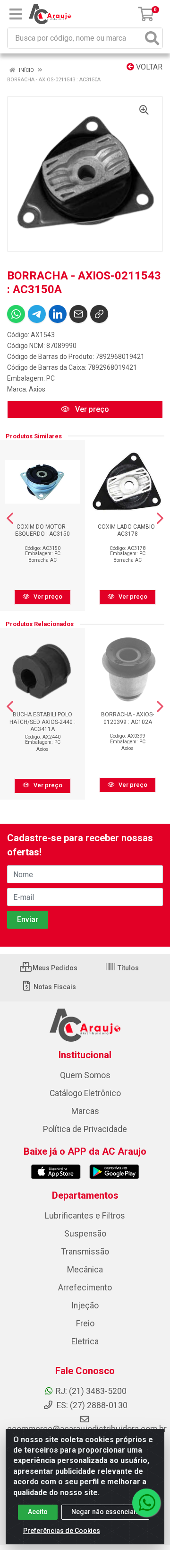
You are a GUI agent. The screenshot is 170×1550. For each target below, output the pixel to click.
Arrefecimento (85, 1287)
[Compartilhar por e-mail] (78, 314)
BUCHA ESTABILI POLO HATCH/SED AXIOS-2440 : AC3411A (42, 721)
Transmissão (85, 1251)
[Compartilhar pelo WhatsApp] (16, 314)
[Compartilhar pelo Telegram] (37, 314)
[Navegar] (10, 518)
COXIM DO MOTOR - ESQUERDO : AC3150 (42, 530)
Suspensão (85, 1233)
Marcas (85, 1111)
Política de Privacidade (85, 1129)
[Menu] (15, 14)
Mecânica (85, 1269)
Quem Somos (85, 1075)
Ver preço (91, 409)
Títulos (127, 968)
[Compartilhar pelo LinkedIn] (58, 314)
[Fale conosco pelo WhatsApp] (146, 1503)
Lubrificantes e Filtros (85, 1215)
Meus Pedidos (54, 968)
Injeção (85, 1305)
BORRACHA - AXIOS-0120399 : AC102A (127, 718)
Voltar (148, 66)
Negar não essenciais (105, 1511)
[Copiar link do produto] (99, 314)
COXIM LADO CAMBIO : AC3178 (128, 530)
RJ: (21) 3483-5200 (91, 1391)
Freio (85, 1323)
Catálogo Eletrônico (85, 1093)
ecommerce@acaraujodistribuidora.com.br (87, 1429)
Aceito (38, 1511)
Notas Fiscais (54, 987)
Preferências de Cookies (61, 1530)
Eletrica (85, 1341)
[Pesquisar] (152, 38)
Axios (37, 389)
